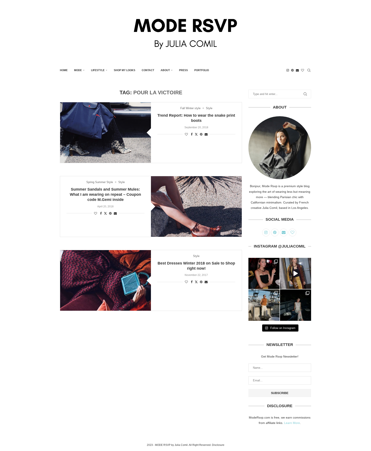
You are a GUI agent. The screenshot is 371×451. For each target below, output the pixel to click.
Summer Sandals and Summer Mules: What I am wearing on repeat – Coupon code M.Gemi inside (105, 194)
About (165, 70)
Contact (148, 70)
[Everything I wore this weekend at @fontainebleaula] (295, 305)
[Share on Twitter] (196, 134)
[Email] (297, 70)
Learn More (292, 423)
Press (183, 70)
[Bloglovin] (302, 70)
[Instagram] (287, 70)
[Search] (309, 70)
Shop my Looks (124, 70)
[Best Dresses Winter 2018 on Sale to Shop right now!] (105, 280)
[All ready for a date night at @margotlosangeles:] (264, 305)
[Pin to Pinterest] (201, 134)
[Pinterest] (292, 70)
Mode (78, 70)
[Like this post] (186, 134)
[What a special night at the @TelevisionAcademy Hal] (264, 273)
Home (64, 70)
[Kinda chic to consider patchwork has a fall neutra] (295, 273)
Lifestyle (98, 70)
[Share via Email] (206, 134)
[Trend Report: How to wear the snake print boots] (105, 132)
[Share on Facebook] (192, 134)
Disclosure (218, 444)
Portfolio (201, 70)
